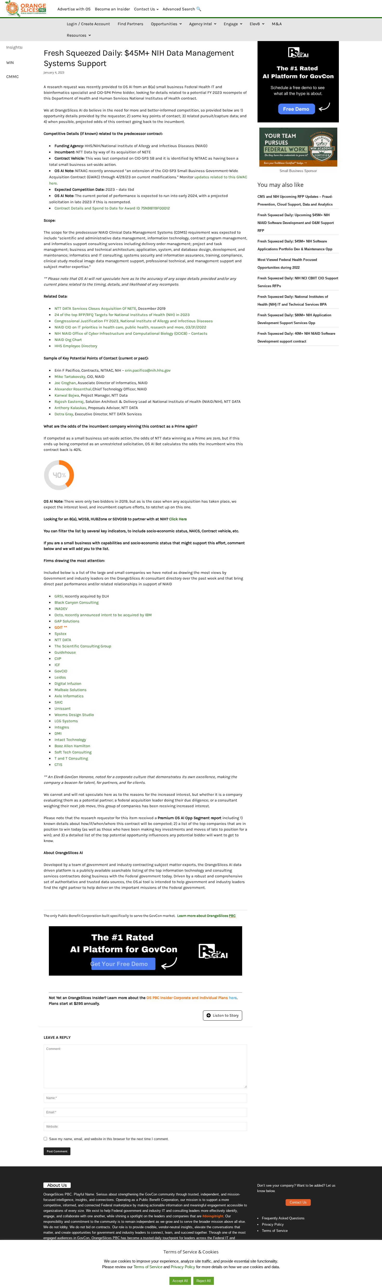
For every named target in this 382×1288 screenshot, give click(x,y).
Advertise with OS (74, 8)
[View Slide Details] (145, 951)
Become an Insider (112, 8)
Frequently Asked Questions (283, 1218)
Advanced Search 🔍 (182, 8)
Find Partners (130, 23)
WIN (10, 62)
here (233, 997)
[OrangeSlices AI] (26, 8)
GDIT (59, 627)
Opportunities (164, 23)
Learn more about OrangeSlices (206, 916)
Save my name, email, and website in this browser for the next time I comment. (109, 1139)
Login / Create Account (88, 23)
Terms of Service (275, 1231)
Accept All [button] (180, 1281)
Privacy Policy (273, 1224)
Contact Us (144, 8)
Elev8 (255, 23)
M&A (277, 23)
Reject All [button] (203, 1281)
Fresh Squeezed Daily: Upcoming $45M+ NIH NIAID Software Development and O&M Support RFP (296, 223)
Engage (231, 23)
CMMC (12, 76)
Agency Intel (200, 23)
